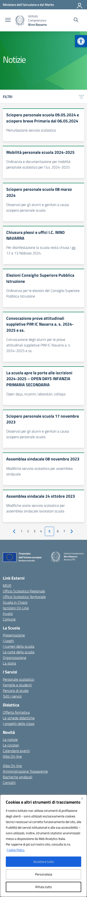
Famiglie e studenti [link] (17, 685)
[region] (43, 845)
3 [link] (34, 531)
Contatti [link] (9, 782)
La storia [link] (9, 663)
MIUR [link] (7, 585)
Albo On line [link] (12, 756)
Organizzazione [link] (14, 657)
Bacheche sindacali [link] (17, 777)
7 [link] (64, 531)
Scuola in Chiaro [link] (15, 602)
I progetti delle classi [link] (18, 723)
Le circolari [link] (11, 745)
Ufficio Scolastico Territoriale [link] (24, 596)
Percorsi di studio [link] (16, 690)
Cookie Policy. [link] (16, 849)
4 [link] (41, 531)
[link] (81, 41)
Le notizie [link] (10, 739)
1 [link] (22, 531)
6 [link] (58, 531)
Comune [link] (9, 619)
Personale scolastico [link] (18, 679)
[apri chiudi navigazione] (8, 20)
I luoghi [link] (8, 640)
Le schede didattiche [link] (19, 718)
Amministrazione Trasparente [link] (25, 771)
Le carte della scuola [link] (18, 652)
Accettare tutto (43, 861)
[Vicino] (82, 798)
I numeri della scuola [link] (18, 646)
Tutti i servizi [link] (12, 696)
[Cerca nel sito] (76, 20)
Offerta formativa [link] (16, 712)
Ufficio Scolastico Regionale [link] (24, 591)
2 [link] (28, 531)
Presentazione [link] (14, 635)
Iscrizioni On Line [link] (16, 608)
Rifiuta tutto (43, 886)
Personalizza (43, 874)
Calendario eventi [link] (16, 751)
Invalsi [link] (8, 613)
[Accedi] (79, 5)
